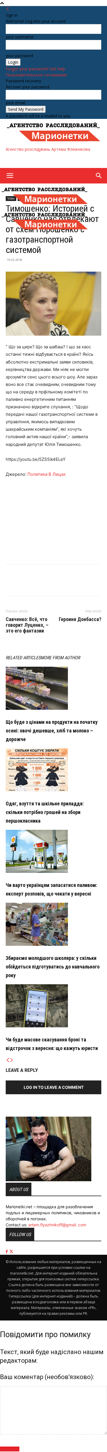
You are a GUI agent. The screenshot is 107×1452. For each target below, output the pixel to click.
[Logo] (45, 205)
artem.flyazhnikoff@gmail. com (57, 1224)
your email (15, 102)
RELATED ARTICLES (23, 657)
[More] (38, 584)
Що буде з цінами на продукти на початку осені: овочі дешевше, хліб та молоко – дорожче (52, 730)
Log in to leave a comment (54, 1087)
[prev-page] (8, 1060)
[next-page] (12, 1060)
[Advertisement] (51, 159)
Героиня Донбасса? (80, 619)
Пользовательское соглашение (36, 75)
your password (19, 55)
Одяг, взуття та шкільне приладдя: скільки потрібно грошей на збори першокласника (45, 812)
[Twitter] (24, 584)
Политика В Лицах (46, 474)
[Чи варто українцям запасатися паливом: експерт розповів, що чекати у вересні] (53, 851)
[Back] (8, 9)
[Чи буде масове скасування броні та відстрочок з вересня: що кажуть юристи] (53, 1005)
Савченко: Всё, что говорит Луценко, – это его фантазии (27, 625)
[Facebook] (11, 584)
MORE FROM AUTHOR (60, 657)
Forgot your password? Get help (35, 68)
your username (20, 37)
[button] (10, 175)
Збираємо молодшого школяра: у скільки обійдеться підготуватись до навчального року (53, 966)
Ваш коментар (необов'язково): (47, 1377)
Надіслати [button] (9, 1449)
